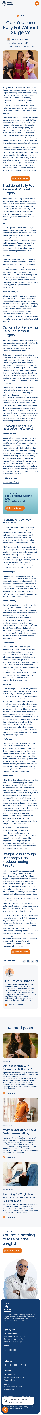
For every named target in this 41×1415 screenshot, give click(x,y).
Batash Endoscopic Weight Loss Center (17, 921)
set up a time (28, 923)
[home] (7, 3)
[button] (37, 3)
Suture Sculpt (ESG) (11, 482)
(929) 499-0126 (10, 1350)
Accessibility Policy (10, 1396)
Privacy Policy (26, 1396)
